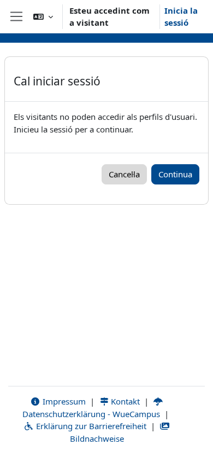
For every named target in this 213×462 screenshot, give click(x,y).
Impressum (63, 401)
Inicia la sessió (181, 16)
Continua (175, 174)
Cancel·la (124, 174)
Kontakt (124, 401)
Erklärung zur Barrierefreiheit (90, 425)
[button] (43, 16)
